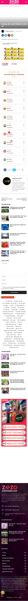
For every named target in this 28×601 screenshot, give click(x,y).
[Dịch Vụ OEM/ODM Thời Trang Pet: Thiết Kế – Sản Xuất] (5, 218)
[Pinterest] (9, 35)
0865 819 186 (10, 161)
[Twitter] (5, 35)
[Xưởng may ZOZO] (2, 31)
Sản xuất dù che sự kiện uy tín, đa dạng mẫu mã (18, 234)
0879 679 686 (10, 93)
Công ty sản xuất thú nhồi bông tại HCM (17, 372)
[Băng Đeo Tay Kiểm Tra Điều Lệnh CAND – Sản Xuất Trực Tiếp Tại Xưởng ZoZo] (5, 245)
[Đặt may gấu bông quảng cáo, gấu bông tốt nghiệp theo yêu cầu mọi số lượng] (5, 382)
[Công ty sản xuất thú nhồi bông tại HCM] (5, 374)
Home (2, 6)
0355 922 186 (10, 136)
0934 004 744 (10, 110)
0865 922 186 (10, 84)
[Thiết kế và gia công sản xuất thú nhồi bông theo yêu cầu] (5, 391)
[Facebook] (2, 35)
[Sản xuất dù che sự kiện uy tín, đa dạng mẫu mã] (5, 236)
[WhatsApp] (12, 35)
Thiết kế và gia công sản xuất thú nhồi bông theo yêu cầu (18, 389)
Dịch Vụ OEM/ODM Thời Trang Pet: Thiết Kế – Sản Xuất (18, 216)
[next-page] (4, 396)
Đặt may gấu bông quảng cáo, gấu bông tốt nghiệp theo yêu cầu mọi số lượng (17, 381)
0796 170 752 (10, 101)
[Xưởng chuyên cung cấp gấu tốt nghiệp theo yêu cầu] (5, 210)
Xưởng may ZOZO (9, 31)
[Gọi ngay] (2, 592)
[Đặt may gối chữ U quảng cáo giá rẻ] (5, 227)
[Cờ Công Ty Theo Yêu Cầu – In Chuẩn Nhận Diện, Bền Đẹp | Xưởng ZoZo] (5, 253)
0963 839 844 (10, 119)
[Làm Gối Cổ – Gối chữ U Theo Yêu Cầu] (5, 357)
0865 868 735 (10, 144)
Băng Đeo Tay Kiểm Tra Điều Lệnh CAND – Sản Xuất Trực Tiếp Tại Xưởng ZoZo (17, 244)
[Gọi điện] (24, 82)
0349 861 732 (10, 127)
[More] (22, 170)
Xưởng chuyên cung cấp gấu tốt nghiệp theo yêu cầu (17, 208)
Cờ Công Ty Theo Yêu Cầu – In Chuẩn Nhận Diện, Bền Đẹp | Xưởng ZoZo (18, 252)
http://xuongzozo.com (16, 180)
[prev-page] (2, 396)
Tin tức (6, 6)
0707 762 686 (10, 153)
